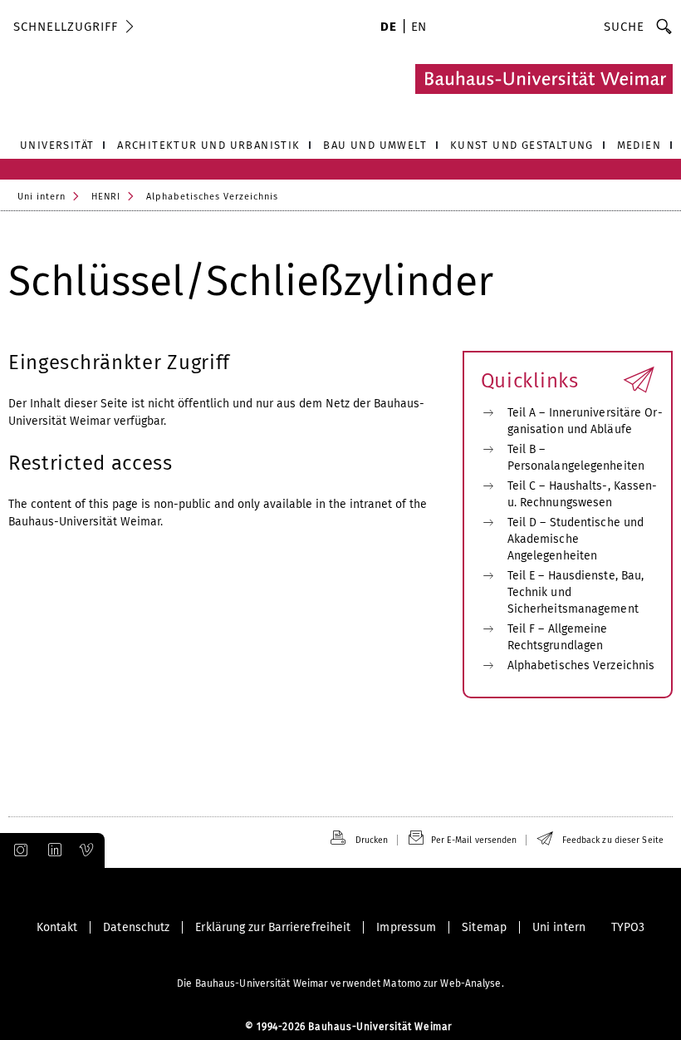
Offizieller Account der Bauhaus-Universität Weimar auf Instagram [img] (17, 850)
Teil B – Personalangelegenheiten (575, 457)
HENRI (105, 196)
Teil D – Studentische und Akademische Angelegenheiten (575, 539)
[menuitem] (388, 28)
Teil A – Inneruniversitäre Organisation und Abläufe (585, 421)
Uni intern (41, 196)
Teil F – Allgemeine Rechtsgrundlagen (557, 637)
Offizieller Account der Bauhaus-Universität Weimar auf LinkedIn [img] (52, 850)
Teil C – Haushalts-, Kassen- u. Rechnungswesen (582, 494)
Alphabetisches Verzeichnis (212, 196)
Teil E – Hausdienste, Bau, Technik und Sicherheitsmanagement (575, 592)
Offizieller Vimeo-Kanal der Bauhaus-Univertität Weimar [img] (87, 850)
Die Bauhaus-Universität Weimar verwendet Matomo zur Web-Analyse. (340, 983)
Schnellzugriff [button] (65, 26)
